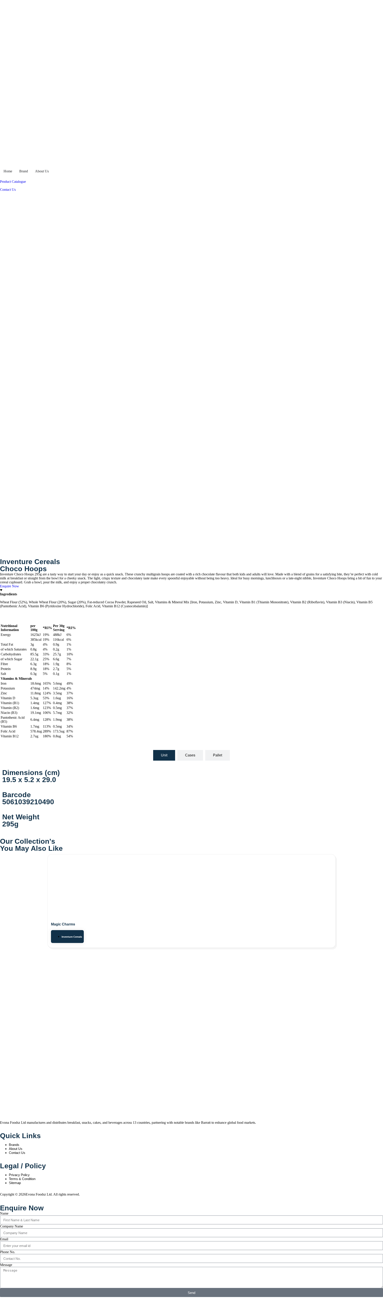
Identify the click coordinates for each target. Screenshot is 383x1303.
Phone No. (7, 1252)
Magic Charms (63, 924)
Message (6, 1265)
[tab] (164, 755)
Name (4, 1213)
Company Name (11, 1226)
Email (4, 1239)
